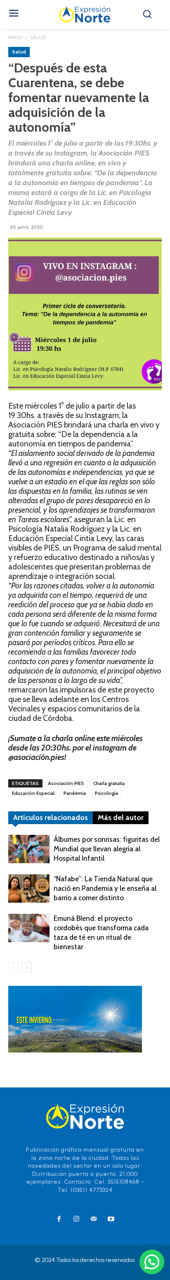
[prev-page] (13, 967)
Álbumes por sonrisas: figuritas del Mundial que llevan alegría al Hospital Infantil (107, 848)
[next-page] (26, 967)
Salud (38, 37)
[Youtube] (111, 1219)
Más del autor (121, 817)
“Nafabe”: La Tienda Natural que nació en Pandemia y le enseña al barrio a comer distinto (105, 888)
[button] (151, 1262)
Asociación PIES (66, 783)
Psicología (106, 793)
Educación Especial (33, 793)
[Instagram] (76, 1219)
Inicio (15, 37)
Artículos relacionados (50, 817)
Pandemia (75, 793)
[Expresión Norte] (85, 14)
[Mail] (93, 1219)
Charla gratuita (109, 783)
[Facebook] (59, 1219)
